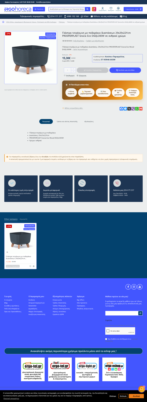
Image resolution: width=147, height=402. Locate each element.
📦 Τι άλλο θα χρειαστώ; (118, 93)
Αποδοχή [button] (136, 396)
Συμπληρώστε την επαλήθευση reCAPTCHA (119, 325)
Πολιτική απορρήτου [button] (11, 399)
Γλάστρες (62, 22)
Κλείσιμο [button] (113, 396)
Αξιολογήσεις (89, 121)
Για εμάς (7, 296)
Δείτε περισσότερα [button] (81, 49)
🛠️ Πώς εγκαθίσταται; (103, 92)
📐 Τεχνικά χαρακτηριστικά (86, 92)
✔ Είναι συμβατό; (71, 92)
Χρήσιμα (80, 296)
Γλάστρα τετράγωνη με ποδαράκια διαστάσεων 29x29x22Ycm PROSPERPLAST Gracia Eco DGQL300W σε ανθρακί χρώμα (20, 257)
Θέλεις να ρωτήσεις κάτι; (74, 108)
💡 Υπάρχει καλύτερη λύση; (132, 93)
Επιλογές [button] (123, 396)
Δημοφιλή (23, 219)
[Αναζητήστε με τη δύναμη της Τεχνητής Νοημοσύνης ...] (87, 9)
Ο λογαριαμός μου (36, 296)
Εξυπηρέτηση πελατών (62, 296)
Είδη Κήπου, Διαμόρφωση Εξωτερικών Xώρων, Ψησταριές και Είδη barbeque (31, 22)
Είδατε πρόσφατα (10, 219)
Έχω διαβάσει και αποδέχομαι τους (121, 340)
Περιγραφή (46, 121)
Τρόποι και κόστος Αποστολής (67, 121)
